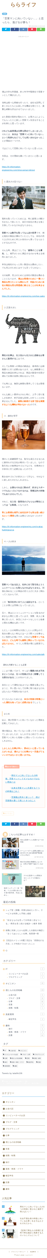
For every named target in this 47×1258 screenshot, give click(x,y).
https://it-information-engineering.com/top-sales (23, 296)
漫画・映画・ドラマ (26, 1032)
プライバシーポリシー (18, 1251)
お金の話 (26, 995)
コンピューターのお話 (26, 974)
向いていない (8, 813)
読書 (26, 1035)
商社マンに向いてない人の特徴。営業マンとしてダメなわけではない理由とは (22, 778)
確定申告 (26, 1019)
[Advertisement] (23, 62)
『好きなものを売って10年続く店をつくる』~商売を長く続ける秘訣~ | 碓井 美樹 (24, 922)
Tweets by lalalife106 (12, 1073)
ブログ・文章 (26, 998)
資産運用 (24, 1014)
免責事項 (33, 1251)
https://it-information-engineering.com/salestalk (23, 654)
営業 (4, 14)
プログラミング (26, 977)
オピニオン (24, 983)
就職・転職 (26, 1008)
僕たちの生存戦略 (24, 990)
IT (24, 969)
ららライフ (23, 4)
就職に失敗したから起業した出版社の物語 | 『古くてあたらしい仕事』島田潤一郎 (25, 932)
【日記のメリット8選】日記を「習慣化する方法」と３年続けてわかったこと (25, 942)
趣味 (24, 1025)
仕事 (26, 1001)
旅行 (26, 1029)
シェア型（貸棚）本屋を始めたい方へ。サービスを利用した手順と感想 (24, 912)
